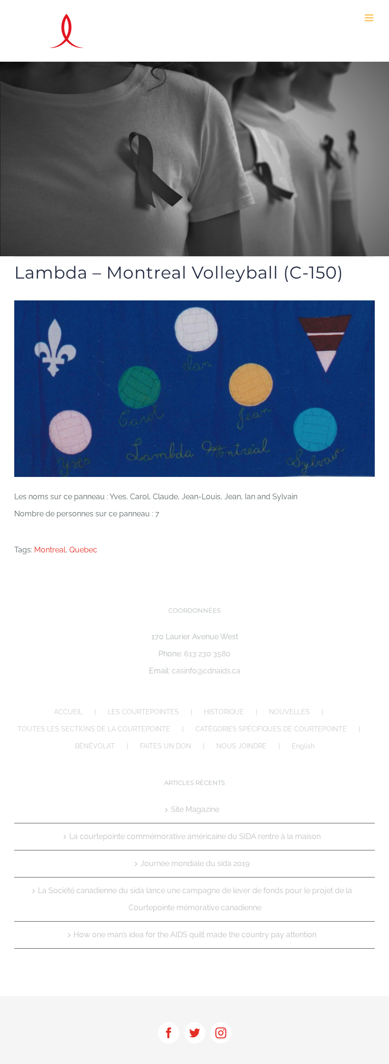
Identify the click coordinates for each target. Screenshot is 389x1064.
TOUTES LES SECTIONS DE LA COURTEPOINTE (94, 729)
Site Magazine (195, 809)
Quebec (83, 549)
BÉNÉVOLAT (95, 746)
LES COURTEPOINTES (143, 712)
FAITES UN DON (165, 746)
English (303, 746)
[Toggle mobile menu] (370, 18)
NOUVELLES (289, 712)
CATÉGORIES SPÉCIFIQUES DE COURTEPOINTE (271, 729)
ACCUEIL (68, 712)
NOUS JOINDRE (241, 746)
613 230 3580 (207, 653)
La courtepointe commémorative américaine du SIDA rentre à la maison (195, 836)
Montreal (49, 549)
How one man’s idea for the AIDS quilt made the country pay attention (195, 934)
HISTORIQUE (224, 712)
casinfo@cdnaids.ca (206, 670)
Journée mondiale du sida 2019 (195, 863)
